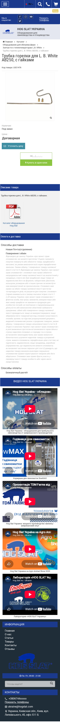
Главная (10, 630)
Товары (9, 641)
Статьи (9, 637)
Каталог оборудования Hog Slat (14, 224)
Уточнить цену (14, 145)
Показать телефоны (44, 18)
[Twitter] (20, 21)
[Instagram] (26, 17)
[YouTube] (31, 17)
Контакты (11, 645)
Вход (55, 11)
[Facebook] (20, 17)
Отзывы (10, 648)
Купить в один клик (36, 162)
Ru (30, 3)
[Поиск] (51, 683)
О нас (8, 634)
